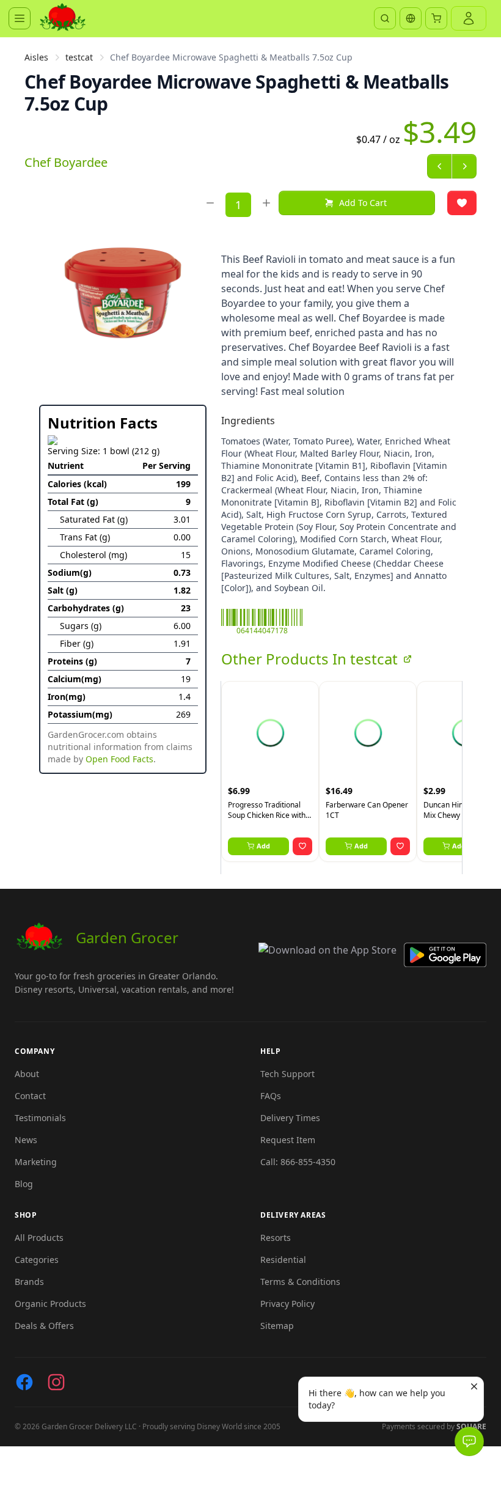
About (27, 1074)
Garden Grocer (127, 937)
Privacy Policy (287, 1303)
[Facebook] (24, 1382)
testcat (79, 57)
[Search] (385, 18)
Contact (30, 1096)
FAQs (270, 1096)
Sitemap (277, 1325)
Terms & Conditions (300, 1281)
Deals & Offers (44, 1325)
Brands (29, 1281)
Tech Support (287, 1074)
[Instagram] (56, 1382)
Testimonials (40, 1118)
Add (263, 845)
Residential (283, 1259)
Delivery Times (290, 1118)
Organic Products (50, 1303)
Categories (37, 1259)
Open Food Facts (119, 759)
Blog (24, 1184)
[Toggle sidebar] (20, 18)
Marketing (36, 1162)
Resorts (275, 1237)
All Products (39, 1237)
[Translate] (411, 18)
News (26, 1140)
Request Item (287, 1140)
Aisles (36, 57)
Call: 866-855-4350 (297, 1162)
